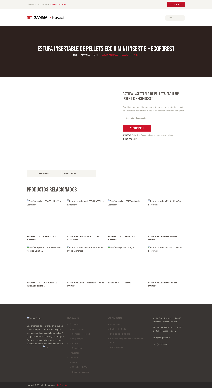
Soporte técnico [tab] (70, 173)
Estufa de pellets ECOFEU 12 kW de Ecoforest (42, 238)
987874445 (53, 4)
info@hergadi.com (161, 337)
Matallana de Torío (80, 367)
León (74, 362)
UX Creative (61, 385)
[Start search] (167, 18)
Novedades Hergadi (81, 334)
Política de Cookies (119, 329)
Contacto (74, 357)
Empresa (74, 343)
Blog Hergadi (78, 338)
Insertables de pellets (163, 135)
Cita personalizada (80, 372)
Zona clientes (116, 347)
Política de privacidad (120, 334)
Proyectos (74, 353)
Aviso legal (115, 324)
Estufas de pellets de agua (119, 282)
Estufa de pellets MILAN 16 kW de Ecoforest (162, 238)
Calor (95, 55)
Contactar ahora (176, 4)
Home (75, 55)
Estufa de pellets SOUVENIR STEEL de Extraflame (83, 238)
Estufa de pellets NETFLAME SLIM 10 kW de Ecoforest (85, 284)
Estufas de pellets (145, 135)
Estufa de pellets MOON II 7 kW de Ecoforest (162, 284)
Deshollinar (77, 348)
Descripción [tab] (44, 173)
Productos (85, 55)
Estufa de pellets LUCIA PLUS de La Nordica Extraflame (42, 284)
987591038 (62, 4)
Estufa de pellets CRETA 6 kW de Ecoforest (122, 238)
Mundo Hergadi (77, 329)
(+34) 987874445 (160, 344)
